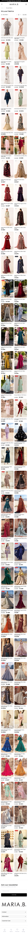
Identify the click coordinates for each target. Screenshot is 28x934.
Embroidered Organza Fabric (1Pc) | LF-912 (20, 611)
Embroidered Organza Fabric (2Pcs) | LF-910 (20, 587)
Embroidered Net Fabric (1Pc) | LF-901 (7, 491)
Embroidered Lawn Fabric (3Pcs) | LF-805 (6, 778)
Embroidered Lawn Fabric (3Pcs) (6, 300)
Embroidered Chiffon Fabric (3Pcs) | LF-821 (6, 874)
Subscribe (14, 894)
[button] (2, 4)
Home (2, 7)
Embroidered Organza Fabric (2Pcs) (7, 204)
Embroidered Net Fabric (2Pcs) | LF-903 (6, 515)
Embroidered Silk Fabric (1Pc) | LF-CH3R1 (7, 419)
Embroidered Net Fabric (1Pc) (7, 37)
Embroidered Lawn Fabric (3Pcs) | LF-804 (19, 754)
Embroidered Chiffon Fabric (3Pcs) (20, 228)
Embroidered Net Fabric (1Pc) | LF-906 (20, 539)
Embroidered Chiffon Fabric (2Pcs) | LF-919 (6, 706)
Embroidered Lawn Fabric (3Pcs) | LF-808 (6, 802)
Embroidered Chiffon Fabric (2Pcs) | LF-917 (6, 682)
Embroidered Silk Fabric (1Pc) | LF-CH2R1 (20, 419)
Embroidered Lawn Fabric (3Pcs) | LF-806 (19, 778)
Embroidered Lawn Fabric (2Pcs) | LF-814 (19, 826)
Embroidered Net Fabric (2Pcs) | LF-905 (6, 539)
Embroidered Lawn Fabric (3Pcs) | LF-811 (6, 826)
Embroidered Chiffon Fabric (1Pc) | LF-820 (20, 850)
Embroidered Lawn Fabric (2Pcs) (19, 347)
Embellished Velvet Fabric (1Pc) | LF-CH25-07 (19, 443)
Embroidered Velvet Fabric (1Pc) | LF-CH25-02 (19, 467)
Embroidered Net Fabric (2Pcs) (6, 180)
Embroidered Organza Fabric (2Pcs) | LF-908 (20, 563)
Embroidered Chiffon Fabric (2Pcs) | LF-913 (6, 634)
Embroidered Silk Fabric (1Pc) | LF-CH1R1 (7, 443)
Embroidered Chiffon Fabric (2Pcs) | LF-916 (20, 658)
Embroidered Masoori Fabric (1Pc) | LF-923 (20, 706)
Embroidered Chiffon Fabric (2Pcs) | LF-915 (6, 658)
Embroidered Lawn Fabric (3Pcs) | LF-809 (19, 802)
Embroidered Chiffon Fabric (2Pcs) (6, 228)
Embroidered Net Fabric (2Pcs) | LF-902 (19, 491)
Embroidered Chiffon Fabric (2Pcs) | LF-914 (20, 634)
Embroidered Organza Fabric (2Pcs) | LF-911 (7, 611)
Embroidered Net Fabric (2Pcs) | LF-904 (19, 515)
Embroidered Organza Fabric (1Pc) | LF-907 (7, 563)
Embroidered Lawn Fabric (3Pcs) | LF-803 (6, 754)
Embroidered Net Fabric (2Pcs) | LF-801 (6, 730)
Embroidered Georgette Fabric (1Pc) (19, 38)
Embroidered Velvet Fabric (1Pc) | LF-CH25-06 (6, 467)
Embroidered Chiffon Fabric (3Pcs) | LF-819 (6, 850)
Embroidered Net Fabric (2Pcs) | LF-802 (19, 730)
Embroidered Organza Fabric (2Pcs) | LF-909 (7, 587)
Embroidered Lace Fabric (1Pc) (7, 85)
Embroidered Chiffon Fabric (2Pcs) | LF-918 (20, 682)
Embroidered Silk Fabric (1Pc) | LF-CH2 (20, 874)
